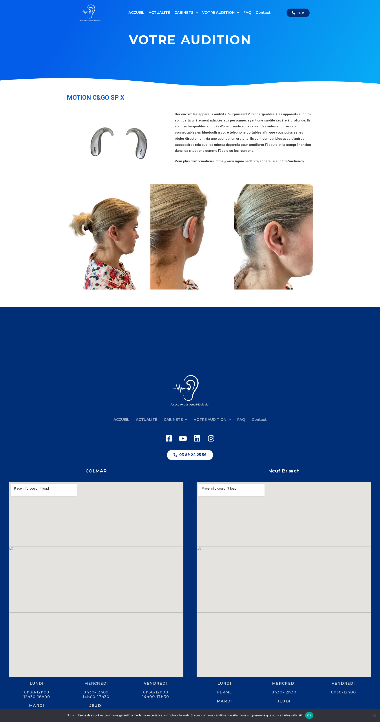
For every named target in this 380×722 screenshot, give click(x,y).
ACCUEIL (136, 13)
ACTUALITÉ (159, 13)
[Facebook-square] (169, 438)
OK (309, 715)
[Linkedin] (197, 438)
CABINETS (184, 13)
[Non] (374, 715)
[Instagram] (211, 438)
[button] (186, 13)
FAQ (247, 13)
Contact (263, 13)
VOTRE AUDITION (218, 13)
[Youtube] (183, 438)
